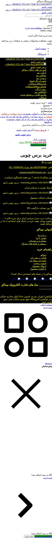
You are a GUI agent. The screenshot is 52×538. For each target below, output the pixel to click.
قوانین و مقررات (38, 258)
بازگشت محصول (38, 269)
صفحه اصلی (40, 48)
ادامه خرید (29, 536)
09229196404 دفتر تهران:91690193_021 (28, 167)
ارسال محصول (39, 266)
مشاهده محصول (38, 145)
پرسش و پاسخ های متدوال (33, 243)
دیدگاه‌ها (48, 122)
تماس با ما (41, 238)
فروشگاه (42, 54)
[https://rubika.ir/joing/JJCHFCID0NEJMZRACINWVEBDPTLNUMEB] (24, 279)
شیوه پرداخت (40, 263)
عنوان (18, 119)
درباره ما (42, 235)
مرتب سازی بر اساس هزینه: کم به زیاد (24, 116)
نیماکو (43, 255)
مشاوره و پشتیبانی (37, 241)
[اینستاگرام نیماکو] (48, 279)
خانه (50, 102)
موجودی (10, 119)
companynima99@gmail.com (32, 172)
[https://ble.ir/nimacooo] (16, 279)
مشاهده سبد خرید (43, 536)
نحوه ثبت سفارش (37, 260)
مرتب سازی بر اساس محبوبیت (37, 114)
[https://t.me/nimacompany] (32, 279)
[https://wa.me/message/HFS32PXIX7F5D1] (40, 279)
